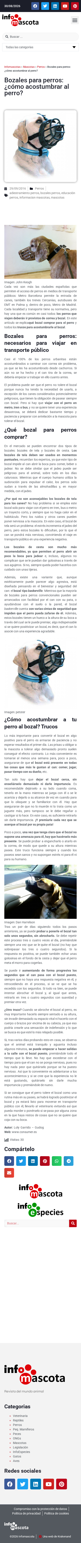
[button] (75, 20)
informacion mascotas (34, 197)
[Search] (73, 1223)
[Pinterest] (75, 6)
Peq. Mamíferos (23, 1429)
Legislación (20, 1447)
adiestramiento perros (24, 193)
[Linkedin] (55, 6)
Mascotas (29, 66)
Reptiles (18, 1420)
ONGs (17, 1438)
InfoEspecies (21, 1452)
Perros (41, 66)
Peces (17, 1434)
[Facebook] (35, 6)
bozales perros (50, 193)
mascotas (57, 197)
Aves (16, 1461)
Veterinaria (20, 1416)
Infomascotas (12, 66)
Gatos (17, 1456)
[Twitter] (45, 6)
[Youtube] (65, 6)
